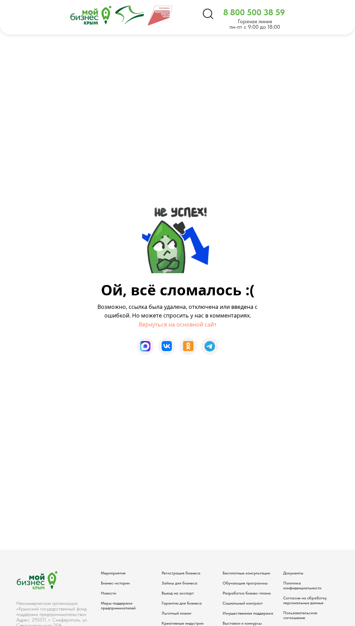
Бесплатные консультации (246, 573)
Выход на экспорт (178, 593)
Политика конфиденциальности (302, 585)
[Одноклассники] (188, 346)
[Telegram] (209, 346)
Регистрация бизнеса (181, 573)
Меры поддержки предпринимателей (118, 605)
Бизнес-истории (115, 583)
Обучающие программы (245, 583)
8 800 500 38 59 (254, 12)
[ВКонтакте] (166, 346)
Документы (293, 573)
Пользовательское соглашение (300, 615)
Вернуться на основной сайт (178, 324)
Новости (108, 593)
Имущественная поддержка (248, 613)
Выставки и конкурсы (242, 623)
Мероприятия (113, 573)
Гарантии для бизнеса (182, 603)
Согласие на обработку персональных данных (305, 600)
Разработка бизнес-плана (247, 593)
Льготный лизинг (177, 613)
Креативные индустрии (183, 623)
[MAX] (145, 346)
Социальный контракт (243, 603)
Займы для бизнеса (179, 583)
